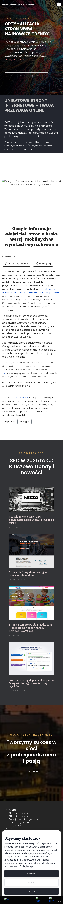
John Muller (22, 397)
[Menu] (59, 4)
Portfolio (14, 828)
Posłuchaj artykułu (18, 263)
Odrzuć (31, 882)
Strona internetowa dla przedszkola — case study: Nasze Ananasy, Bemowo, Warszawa (30, 628)
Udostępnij (45, 263)
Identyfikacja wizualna (20, 822)
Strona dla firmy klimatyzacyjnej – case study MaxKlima (29, 574)
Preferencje (31, 873)
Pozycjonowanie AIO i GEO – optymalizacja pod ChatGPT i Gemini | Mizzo (31, 520)
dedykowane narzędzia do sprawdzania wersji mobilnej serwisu (30, 290)
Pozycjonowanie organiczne (24, 819)
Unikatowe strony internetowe (25, 103)
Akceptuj (31, 891)
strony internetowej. (16, 59)
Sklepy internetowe (19, 816)
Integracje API (16, 825)
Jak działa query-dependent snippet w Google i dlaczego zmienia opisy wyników (31, 683)
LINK (4, 373)
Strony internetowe (19, 813)
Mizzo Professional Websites (18, 4)
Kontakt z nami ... (31, 771)
